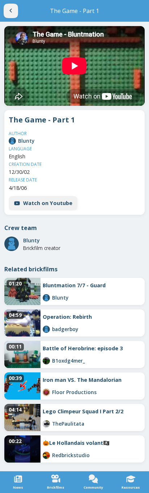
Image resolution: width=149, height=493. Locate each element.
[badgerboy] (46, 329)
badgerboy (65, 329)
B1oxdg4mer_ (68, 360)
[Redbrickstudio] (46, 455)
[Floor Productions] (46, 392)
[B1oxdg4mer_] (46, 360)
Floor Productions (74, 392)
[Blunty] (12, 141)
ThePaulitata (68, 423)
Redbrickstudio (71, 455)
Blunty (26, 140)
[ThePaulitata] (46, 423)
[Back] (11, 11)
